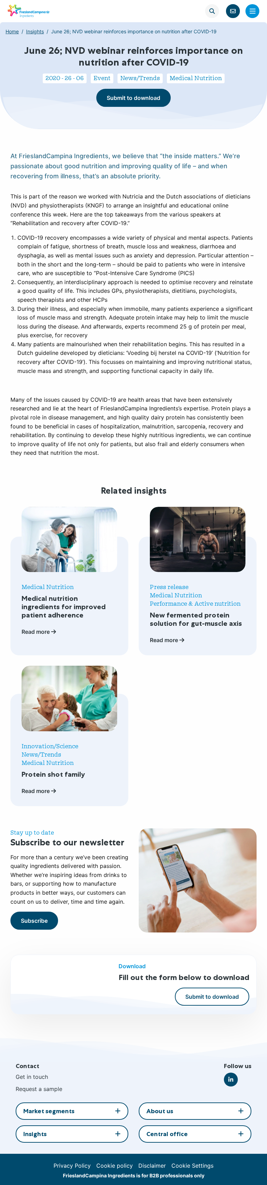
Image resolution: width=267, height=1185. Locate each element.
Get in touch (32, 1076)
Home (12, 31)
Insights (35, 31)
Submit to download (133, 97)
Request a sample (39, 1088)
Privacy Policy (72, 1165)
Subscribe (34, 920)
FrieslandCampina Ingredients (28, 11)
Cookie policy (114, 1165)
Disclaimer (152, 1165)
